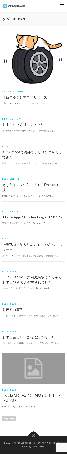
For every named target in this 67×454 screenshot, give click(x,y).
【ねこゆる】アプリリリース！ (26, 97)
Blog (5, 146)
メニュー (62, 6)
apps (5, 91)
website (14, 179)
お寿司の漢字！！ (15, 309)
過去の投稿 (9, 418)
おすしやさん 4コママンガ (22, 124)
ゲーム (21, 91)
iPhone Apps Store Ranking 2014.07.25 (32, 217)
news (13, 91)
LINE (4, 119)
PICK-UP (14, 211)
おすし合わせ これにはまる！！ (28, 337)
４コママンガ (15, 119)
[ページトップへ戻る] (33, 435)
